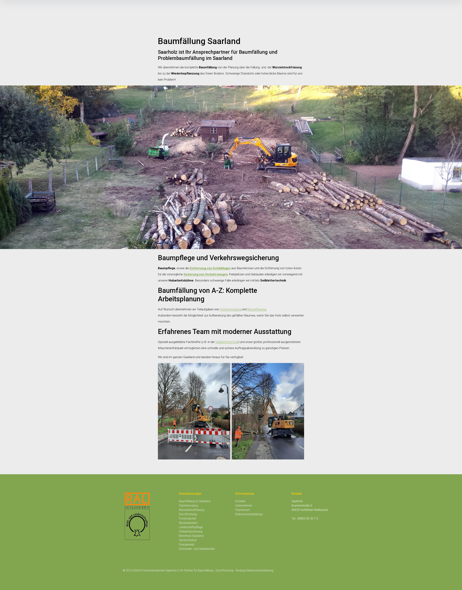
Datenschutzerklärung (249, 514)
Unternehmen (243, 505)
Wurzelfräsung (256, 309)
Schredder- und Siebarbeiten (197, 549)
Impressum (242, 510)
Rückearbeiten (188, 523)
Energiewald (186, 544)
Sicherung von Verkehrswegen (206, 274)
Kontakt (240, 501)
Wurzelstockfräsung (191, 510)
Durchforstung (188, 514)
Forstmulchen (187, 518)
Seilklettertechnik (226, 342)
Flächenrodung (188, 505)
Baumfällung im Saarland (194, 501)
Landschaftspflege (191, 527)
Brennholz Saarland (191, 536)
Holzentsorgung (230, 309)
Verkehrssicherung (190, 531)
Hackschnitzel (188, 540)
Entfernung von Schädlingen (210, 268)
